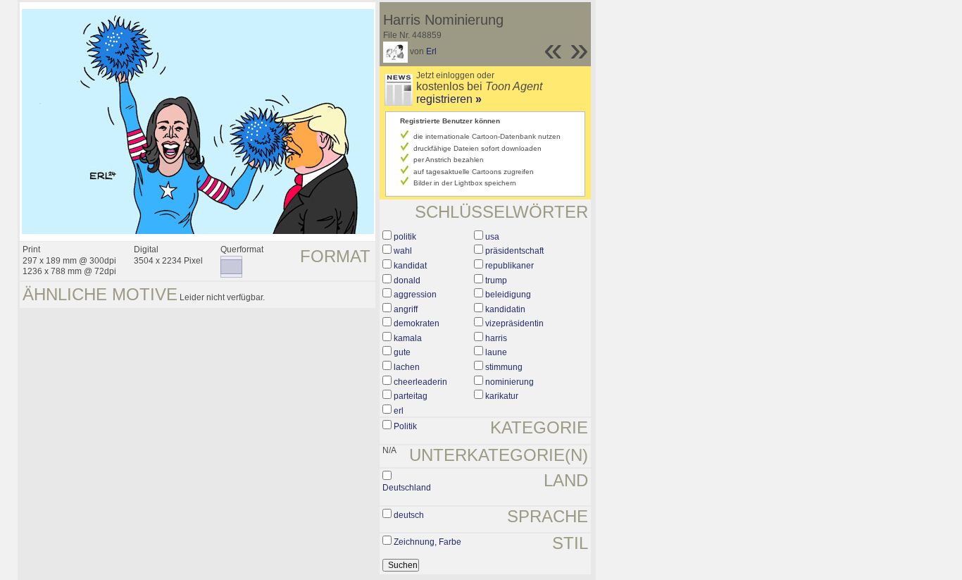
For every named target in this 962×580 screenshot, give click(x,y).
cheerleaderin (420, 382)
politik (405, 237)
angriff (406, 309)
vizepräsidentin (514, 323)
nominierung (509, 382)
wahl (403, 251)
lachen (407, 367)
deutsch (409, 515)
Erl (431, 51)
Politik (405, 426)
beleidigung (508, 295)
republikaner (509, 266)
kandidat (410, 266)
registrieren (449, 99)
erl (399, 411)
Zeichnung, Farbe (427, 542)
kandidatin (505, 309)
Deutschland (406, 488)
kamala (408, 338)
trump (496, 280)
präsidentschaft (514, 251)
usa (492, 237)
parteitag (410, 396)
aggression (415, 295)
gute (402, 352)
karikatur (501, 396)
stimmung (504, 367)
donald (407, 280)
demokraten (416, 323)
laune (496, 352)
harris (496, 338)
